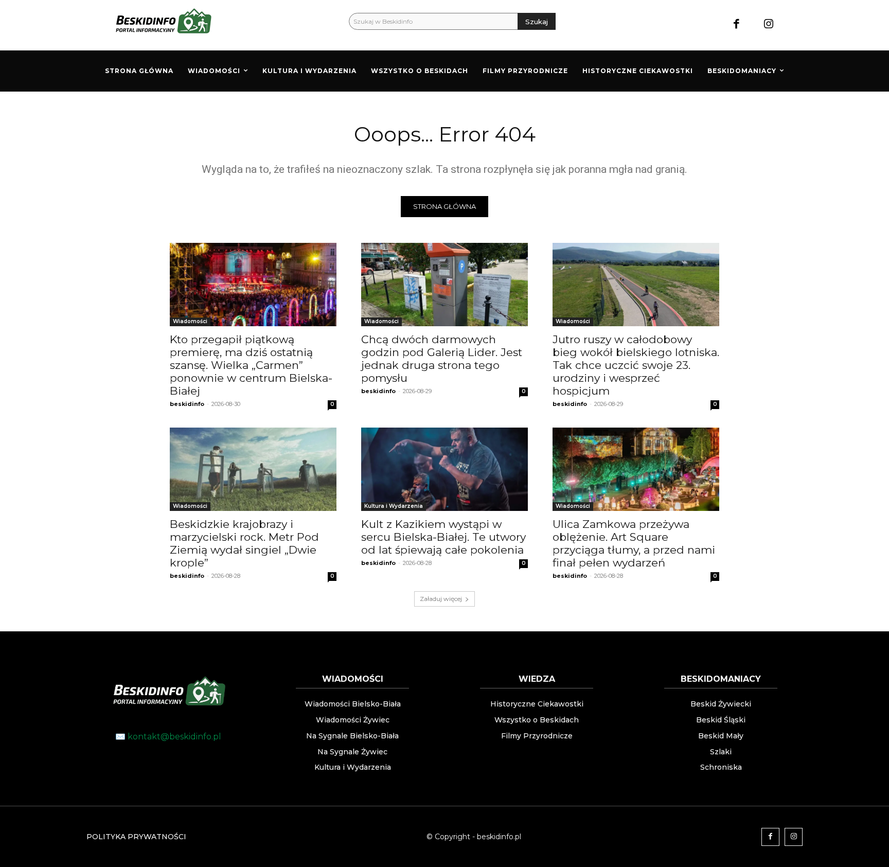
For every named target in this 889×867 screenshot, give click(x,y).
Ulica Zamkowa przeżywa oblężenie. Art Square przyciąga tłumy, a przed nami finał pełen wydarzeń (634, 543)
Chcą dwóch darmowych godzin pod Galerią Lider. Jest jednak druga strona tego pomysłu (441, 358)
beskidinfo (187, 404)
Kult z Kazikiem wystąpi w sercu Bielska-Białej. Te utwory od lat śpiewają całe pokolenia (443, 537)
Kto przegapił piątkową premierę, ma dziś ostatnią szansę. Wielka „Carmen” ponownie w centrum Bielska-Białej (251, 365)
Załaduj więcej (441, 599)
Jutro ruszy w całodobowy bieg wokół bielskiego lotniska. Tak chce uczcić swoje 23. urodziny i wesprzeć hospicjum (636, 365)
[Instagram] (769, 25)
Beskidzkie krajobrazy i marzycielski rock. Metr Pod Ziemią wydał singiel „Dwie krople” (244, 543)
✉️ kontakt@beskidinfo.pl (168, 736)
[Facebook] (736, 25)
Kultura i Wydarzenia (393, 506)
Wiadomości (190, 321)
